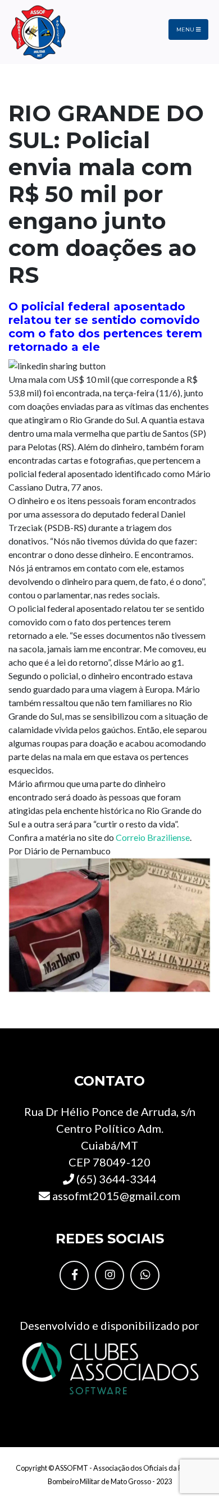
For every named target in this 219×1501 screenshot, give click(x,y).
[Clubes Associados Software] (109, 1366)
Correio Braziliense (153, 837)
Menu (186, 29)
